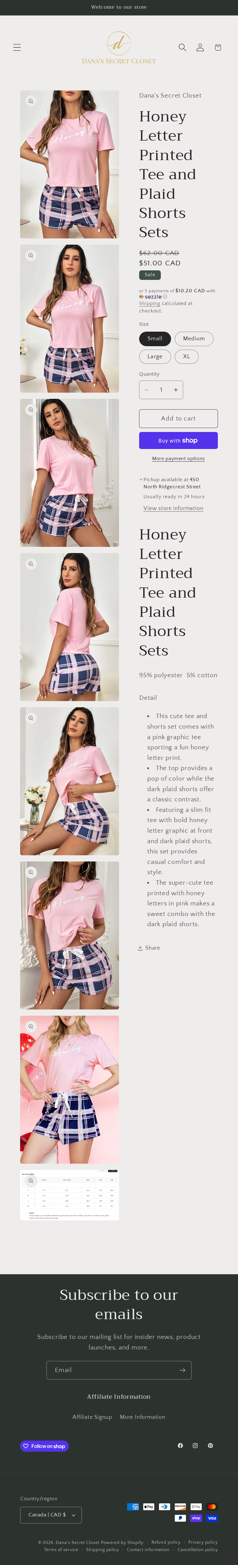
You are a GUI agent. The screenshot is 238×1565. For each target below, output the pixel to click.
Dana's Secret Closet (77, 1542)
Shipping (149, 303)
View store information (173, 508)
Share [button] (152, 948)
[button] (17, 47)
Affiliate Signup (92, 1417)
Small (155, 339)
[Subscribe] (182, 1370)
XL (187, 357)
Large (155, 357)
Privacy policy (203, 1542)
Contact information (148, 1549)
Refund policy (166, 1542)
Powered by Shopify (122, 1542)
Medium (194, 339)
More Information (142, 1417)
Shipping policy (102, 1549)
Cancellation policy (198, 1549)
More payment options (178, 458)
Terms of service (61, 1549)
